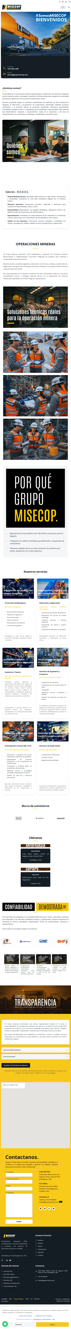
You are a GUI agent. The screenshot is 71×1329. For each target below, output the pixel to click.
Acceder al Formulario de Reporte (16, 1065)
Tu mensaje (10, 1193)
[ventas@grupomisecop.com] (52, 1202)
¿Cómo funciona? (9, 1056)
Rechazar (19, 1324)
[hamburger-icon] (63, 7)
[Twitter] (62, 1)
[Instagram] (69, 1)
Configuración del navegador (43, 1316)
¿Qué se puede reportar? (12, 1050)
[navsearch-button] (68, 7)
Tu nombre (9, 1172)
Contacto (52, 1073)
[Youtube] (53, 1208)
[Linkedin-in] (49, 1208)
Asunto (8, 1186)
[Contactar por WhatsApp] (5, 1324)
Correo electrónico (12, 1179)
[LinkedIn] (66, 1)
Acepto (52, 1324)
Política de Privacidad (25, 1316)
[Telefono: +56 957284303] (52, 1200)
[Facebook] (59, 1)
